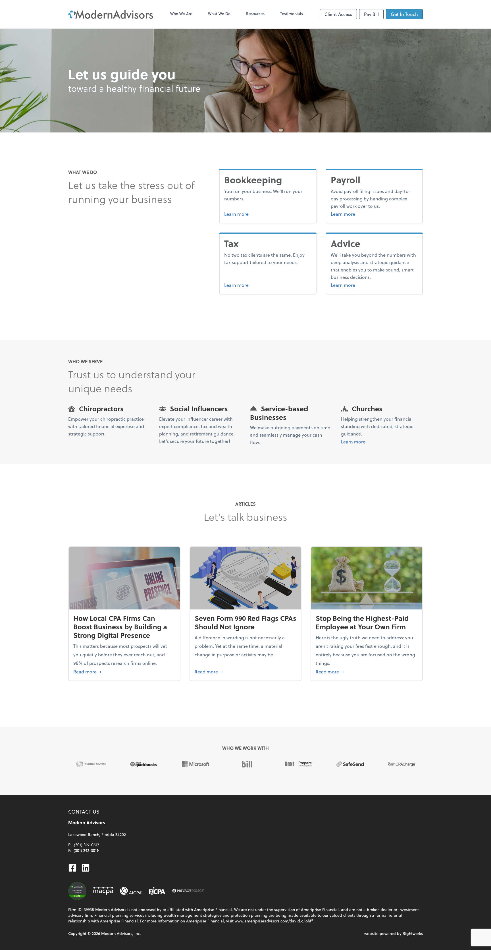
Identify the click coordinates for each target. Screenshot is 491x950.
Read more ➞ (124, 671)
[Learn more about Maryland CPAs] (103, 891)
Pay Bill (371, 14)
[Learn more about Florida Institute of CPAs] (157, 891)
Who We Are (181, 13)
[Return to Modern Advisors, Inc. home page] (110, 14)
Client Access (338, 14)
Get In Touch (404, 14)
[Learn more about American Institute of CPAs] (131, 891)
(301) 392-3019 (86, 850)
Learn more (257, 213)
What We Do (219, 13)
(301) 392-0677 (86, 845)
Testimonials (291, 13)
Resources (255, 13)
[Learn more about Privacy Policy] (188, 891)
